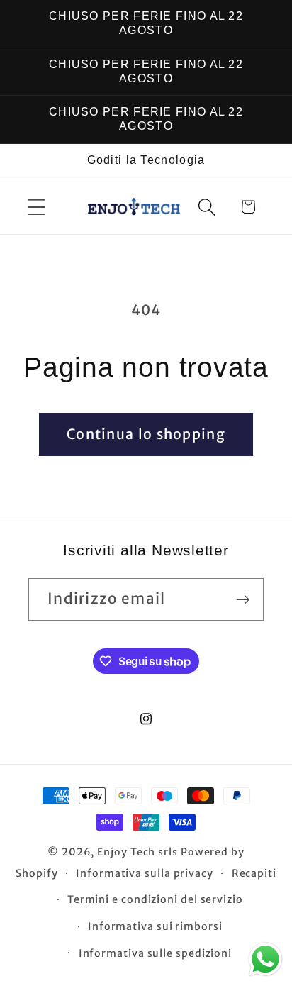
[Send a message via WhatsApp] (265, 959)
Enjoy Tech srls (139, 852)
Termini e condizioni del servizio (155, 899)
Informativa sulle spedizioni (155, 953)
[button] (36, 207)
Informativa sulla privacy (144, 873)
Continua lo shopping (146, 434)
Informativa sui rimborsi (155, 926)
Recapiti (254, 873)
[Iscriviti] (243, 599)
